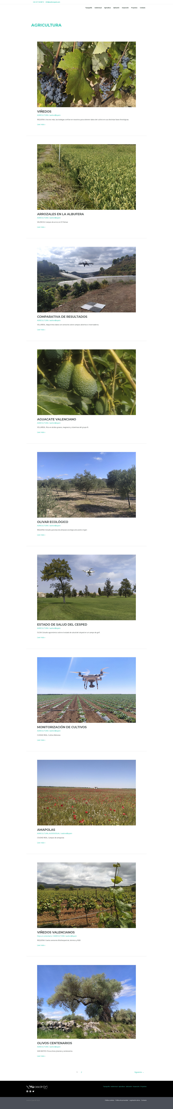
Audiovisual (98, 8)
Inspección (125, 8)
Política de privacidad (122, 1100)
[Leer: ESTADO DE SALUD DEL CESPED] (86, 587)
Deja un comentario (44, 936)
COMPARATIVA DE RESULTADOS (62, 317)
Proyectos (134, 8)
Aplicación (116, 8)
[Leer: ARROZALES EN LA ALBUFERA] (86, 177)
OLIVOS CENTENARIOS (54, 1043)
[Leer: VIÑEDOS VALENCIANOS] (86, 895)
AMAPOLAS (46, 830)
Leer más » (41, 124)
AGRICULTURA (42, 115)
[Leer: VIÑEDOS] (86, 74)
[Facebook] (140, 2)
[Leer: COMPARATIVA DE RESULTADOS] (86, 279)
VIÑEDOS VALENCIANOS (56, 932)
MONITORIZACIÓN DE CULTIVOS (62, 727)
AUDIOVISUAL (54, 833)
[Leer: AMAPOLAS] (86, 792)
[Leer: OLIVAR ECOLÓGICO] (86, 485)
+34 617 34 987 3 (38, 2)
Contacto (142, 8)
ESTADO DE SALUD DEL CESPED (62, 624)
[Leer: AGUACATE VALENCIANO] (86, 382)
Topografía (88, 8)
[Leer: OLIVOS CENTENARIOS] (86, 1002)
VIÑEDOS (44, 111)
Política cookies (109, 1100)
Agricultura (107, 8)
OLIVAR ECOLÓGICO (52, 522)
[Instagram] (143, 2)
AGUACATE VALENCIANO (56, 419)
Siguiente (139, 1072)
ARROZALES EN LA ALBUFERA (60, 214)
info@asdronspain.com (52, 2)
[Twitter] (146, 2)
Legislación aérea (134, 1100)
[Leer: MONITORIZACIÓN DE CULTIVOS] (86, 690)
